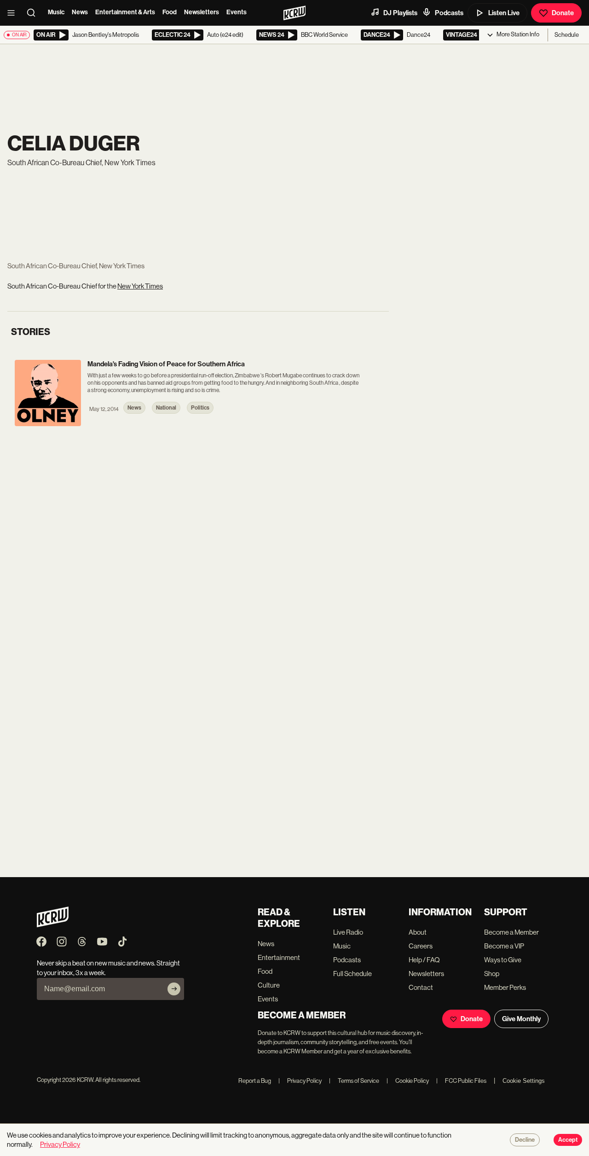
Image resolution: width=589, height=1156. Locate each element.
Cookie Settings (523, 1080)
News (80, 12)
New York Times (140, 286)
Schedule (566, 34)
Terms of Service (354, 1080)
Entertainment (279, 957)
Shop (491, 973)
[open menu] (14, 13)
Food (169, 12)
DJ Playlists (400, 13)
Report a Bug (254, 1080)
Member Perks (505, 987)
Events (236, 12)
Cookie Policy (408, 1080)
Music (56, 12)
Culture (269, 985)
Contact (421, 987)
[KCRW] (53, 925)
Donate (563, 13)
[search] (34, 13)
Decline (525, 1140)
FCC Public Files (461, 1080)
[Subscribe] (173, 989)
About (418, 932)
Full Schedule (352, 973)
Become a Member (511, 932)
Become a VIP (504, 946)
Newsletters (201, 12)
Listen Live (504, 13)
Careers (421, 946)
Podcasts (449, 13)
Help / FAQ (424, 960)
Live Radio (348, 932)
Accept (567, 1140)
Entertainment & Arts (125, 12)
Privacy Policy (300, 1080)
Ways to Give (502, 960)
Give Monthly (521, 1019)
